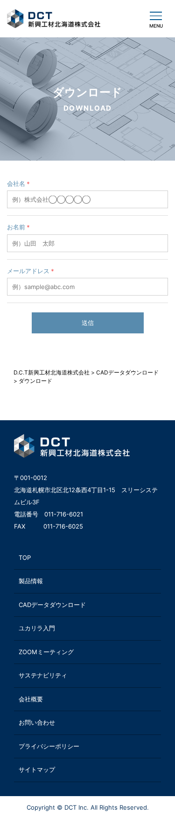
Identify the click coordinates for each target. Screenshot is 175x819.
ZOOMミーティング (46, 652)
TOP (25, 557)
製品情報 (31, 581)
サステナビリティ (43, 675)
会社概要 (31, 699)
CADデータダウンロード (52, 604)
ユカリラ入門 (37, 628)
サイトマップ (37, 769)
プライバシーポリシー (49, 746)
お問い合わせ (37, 722)
